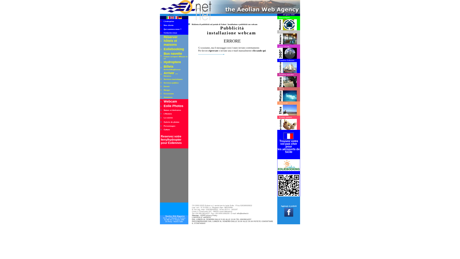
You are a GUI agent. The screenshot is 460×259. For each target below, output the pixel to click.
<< (186, 15)
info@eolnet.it (242, 213)
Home (171, 15)
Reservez (167, 136)
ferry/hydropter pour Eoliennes (171, 141)
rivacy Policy (212, 215)
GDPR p (203, 215)
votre (177, 136)
